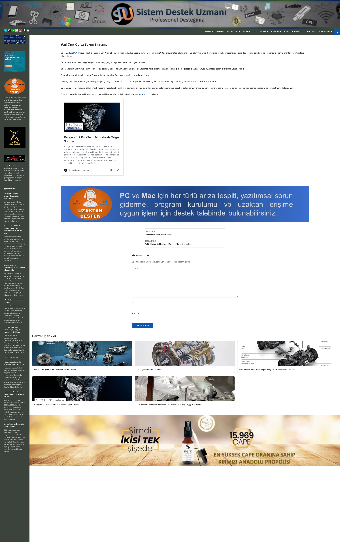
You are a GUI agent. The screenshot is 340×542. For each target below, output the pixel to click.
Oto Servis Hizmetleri (293, 31)
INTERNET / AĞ (232, 31)
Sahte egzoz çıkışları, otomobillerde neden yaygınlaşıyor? (11, 196)
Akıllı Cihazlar (260, 31)
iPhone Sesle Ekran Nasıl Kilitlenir (158, 233)
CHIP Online (11, 189)
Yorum (135, 268)
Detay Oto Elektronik (11, 166)
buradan (142, 94)
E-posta (136, 314)
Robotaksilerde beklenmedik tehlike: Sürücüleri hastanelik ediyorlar (14, 394)
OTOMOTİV (275, 31)
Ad (134, 302)
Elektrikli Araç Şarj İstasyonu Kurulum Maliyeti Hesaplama (168, 242)
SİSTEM (245, 31)
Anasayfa (209, 31)
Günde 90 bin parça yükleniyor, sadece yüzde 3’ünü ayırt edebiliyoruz (12, 330)
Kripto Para (311, 31)
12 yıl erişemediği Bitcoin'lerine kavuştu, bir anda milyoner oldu (15, 268)
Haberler (220, 31)
